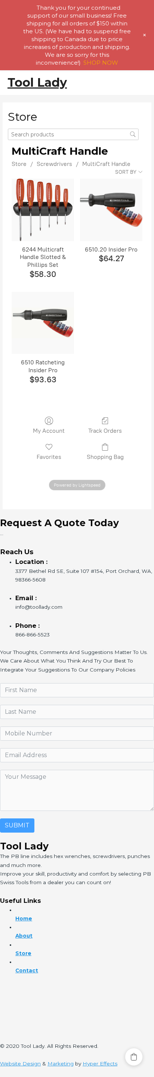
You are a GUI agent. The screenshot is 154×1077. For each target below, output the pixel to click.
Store (19, 163)
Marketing (60, 1064)
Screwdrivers (54, 163)
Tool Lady (37, 82)
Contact (26, 970)
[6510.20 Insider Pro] (111, 210)
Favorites (49, 456)
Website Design (20, 1064)
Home (23, 919)
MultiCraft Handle (106, 163)
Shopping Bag (105, 456)
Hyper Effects (100, 1064)
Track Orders (105, 430)
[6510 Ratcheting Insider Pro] (43, 323)
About (24, 936)
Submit (17, 825)
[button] (134, 1057)
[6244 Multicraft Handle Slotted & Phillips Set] (43, 210)
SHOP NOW (100, 62)
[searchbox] (73, 134)
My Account (49, 430)
